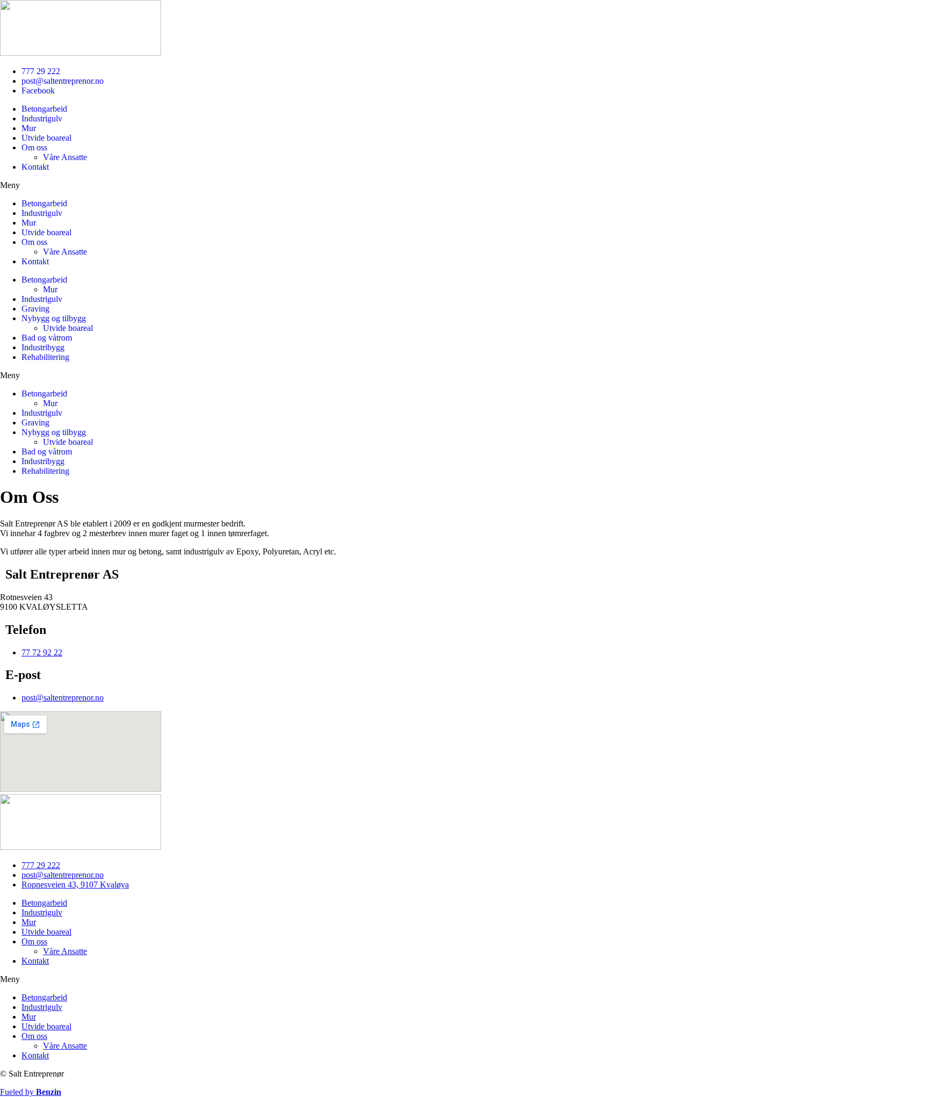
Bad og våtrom (46, 337)
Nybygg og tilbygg (53, 318)
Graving (35, 308)
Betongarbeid (44, 108)
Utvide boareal (46, 137)
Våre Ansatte (65, 157)
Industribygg (42, 347)
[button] (464, 185)
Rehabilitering (45, 357)
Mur (28, 128)
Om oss (34, 147)
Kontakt (35, 166)
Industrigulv (41, 118)
